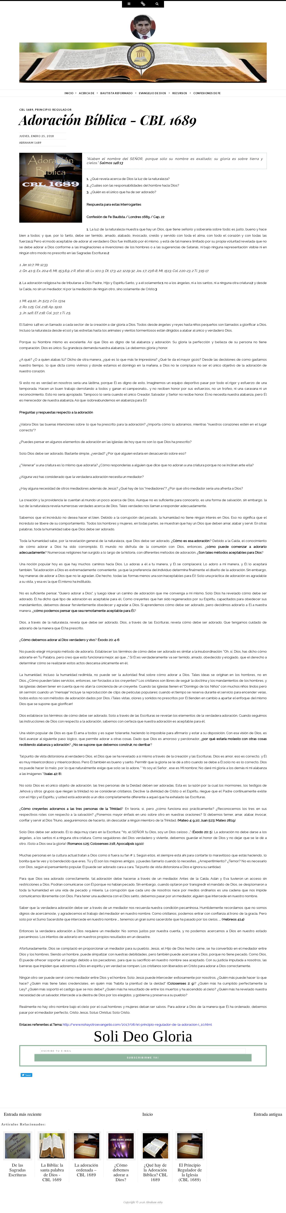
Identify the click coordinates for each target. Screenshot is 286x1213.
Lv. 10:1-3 (96, 271)
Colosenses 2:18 (102, 844)
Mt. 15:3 (58, 271)
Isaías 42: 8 (53, 774)
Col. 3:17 (52, 313)
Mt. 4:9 (27, 301)
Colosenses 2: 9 (181, 983)
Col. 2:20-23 (181, 271)
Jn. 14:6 (27, 313)
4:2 (119, 271)
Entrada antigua (268, 1114)
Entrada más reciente (22, 1114)
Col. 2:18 (41, 307)
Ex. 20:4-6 (43, 271)
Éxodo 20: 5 (202, 832)
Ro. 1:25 (27, 307)
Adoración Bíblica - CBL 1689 (108, 119)
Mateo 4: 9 (186, 820)
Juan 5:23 (207, 820)
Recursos (179, 93)
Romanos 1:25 (78, 844)
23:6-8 (152, 271)
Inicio (147, 1114)
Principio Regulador (53, 109)
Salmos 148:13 (111, 163)
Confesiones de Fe (207, 93)
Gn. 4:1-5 (28, 271)
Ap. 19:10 (55, 307)
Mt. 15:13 (165, 271)
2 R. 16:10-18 (80, 271)
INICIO (69, 93)
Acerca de (86, 93)
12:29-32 (128, 271)
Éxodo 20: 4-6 (108, 640)
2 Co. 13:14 (57, 301)
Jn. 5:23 (43, 301)
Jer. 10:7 (27, 265)
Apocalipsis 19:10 (130, 844)
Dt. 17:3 (110, 271)
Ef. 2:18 (39, 313)
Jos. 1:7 (141, 271)
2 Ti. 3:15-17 (200, 271)
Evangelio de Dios (152, 93)
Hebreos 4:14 (233, 919)
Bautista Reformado (116, 93)
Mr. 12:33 (41, 265)
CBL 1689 (26, 109)
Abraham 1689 (30, 142)
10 (34, 301)
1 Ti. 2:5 (65, 313)
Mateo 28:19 (225, 820)
